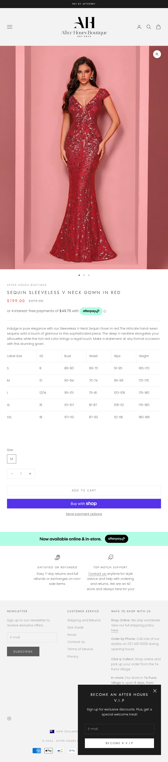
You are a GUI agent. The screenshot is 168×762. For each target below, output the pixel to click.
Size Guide (75, 627)
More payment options (84, 514)
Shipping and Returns (84, 620)
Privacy (73, 656)
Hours (71, 634)
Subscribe (23, 652)
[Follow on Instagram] (9, 718)
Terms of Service (80, 649)
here (114, 630)
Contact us (97, 574)
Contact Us (76, 642)
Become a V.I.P (119, 743)
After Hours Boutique (27, 285)
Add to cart (84, 490)
